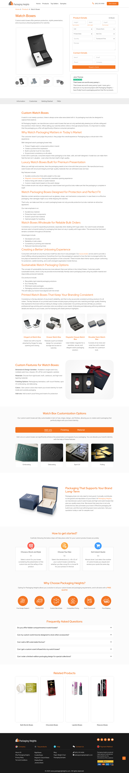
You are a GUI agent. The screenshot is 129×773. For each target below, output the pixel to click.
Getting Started (47, 101)
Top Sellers (54, 4)
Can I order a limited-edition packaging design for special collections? (44, 656)
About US (18, 752)
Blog (55, 752)
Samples (63, 4)
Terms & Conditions (21, 760)
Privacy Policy (19, 757)
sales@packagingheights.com (84, 755)
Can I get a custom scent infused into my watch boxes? (38, 649)
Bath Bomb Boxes (26, 725)
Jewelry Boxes (38, 763)
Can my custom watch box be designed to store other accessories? (43, 635)
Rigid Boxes (37, 752)
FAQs (59, 101)
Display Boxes (38, 760)
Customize (33, 101)
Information (21, 101)
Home (38, 4)
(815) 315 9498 (99, 3)
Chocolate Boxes (52, 725)
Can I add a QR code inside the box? (31, 642)
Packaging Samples (60, 757)
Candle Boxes (38, 755)
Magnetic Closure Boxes (41, 758)
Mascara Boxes (102, 725)
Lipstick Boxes (77, 725)
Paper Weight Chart (60, 755)
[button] (64, 627)
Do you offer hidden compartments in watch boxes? (37, 627)
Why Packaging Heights (22, 755)
